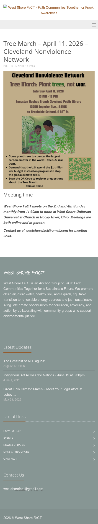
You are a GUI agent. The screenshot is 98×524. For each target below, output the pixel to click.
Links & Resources (16, 451)
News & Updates (14, 444)
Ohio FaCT (10, 458)
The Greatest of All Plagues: (24, 360)
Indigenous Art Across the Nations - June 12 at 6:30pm (44, 374)
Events (8, 437)
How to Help (12, 430)
